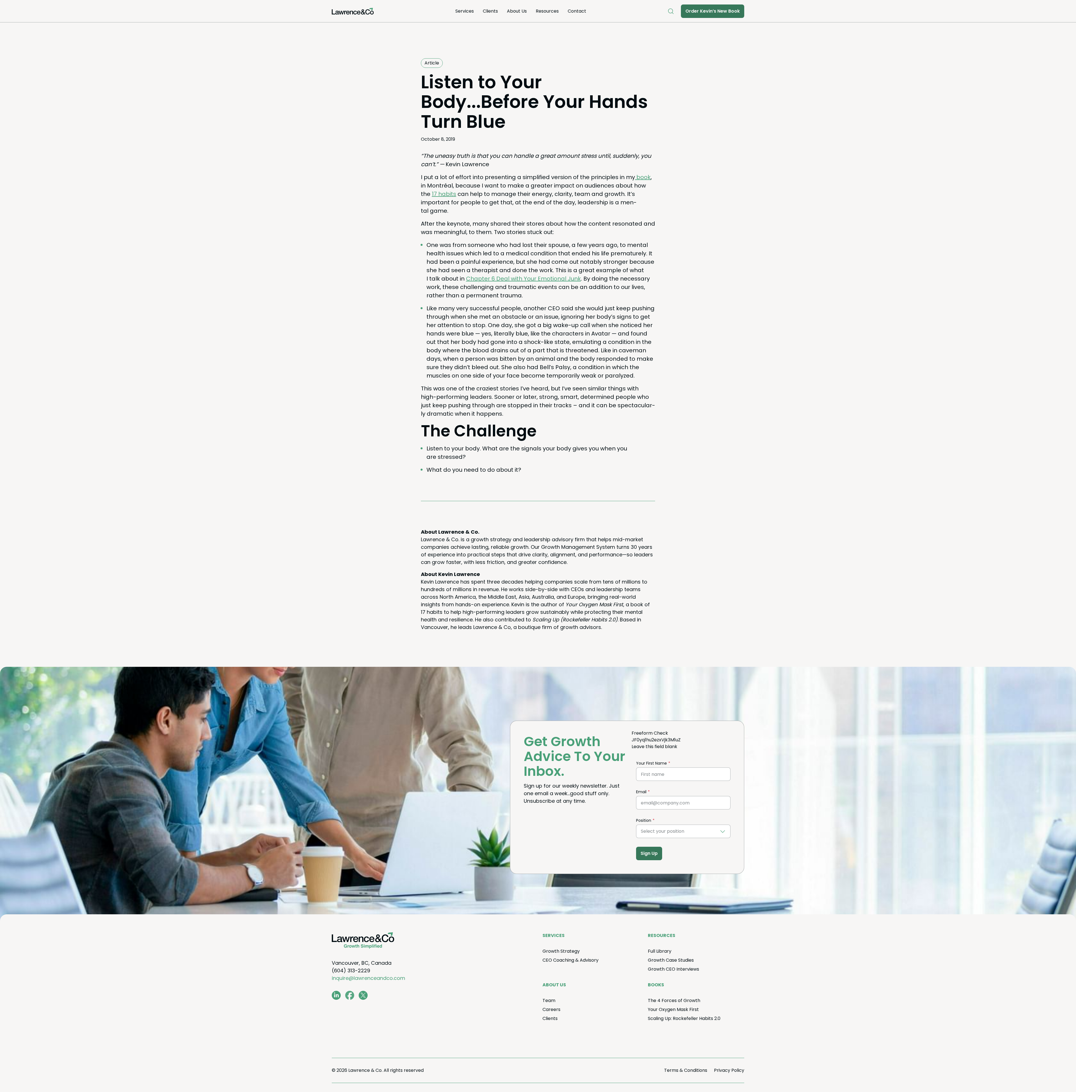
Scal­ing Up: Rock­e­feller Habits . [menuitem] (684, 1018)
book (643, 177)
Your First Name (651, 763)
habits (444, 194)
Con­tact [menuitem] (577, 11)
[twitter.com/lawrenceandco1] (363, 995)
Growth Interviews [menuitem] (673, 969)
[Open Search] (670, 11)
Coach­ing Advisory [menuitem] (570, 960)
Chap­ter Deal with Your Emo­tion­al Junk (523, 279)
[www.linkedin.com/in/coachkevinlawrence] (336, 995)
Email (641, 792)
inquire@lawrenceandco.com (368, 978)
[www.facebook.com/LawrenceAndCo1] (349, 995)
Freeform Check (650, 733)
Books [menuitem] (656, 985)
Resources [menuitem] (547, 11)
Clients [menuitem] (490, 11)
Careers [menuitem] (551, 1009)
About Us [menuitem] (517, 11)
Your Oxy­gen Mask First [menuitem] (673, 1009)
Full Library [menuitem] (659, 951)
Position (643, 820)
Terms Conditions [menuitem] (685, 1070)
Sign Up (649, 853)
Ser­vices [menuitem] (464, 11)
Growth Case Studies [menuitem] (671, 960)
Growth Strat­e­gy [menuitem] (561, 951)
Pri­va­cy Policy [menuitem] (729, 1070)
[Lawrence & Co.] (353, 11)
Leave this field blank (654, 746)
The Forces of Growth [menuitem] (674, 1000)
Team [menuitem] (548, 1000)
